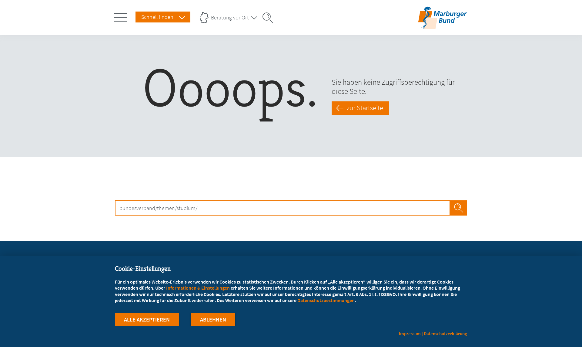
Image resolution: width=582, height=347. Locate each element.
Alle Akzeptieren (147, 319)
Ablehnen (213, 319)
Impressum (410, 333)
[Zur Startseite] (442, 25)
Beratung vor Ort (230, 17)
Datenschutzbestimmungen (326, 300)
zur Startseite (365, 108)
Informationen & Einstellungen (198, 288)
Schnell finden (157, 16)
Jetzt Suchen (458, 208)
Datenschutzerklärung (445, 333)
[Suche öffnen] (269, 18)
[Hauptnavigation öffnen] (121, 16)
